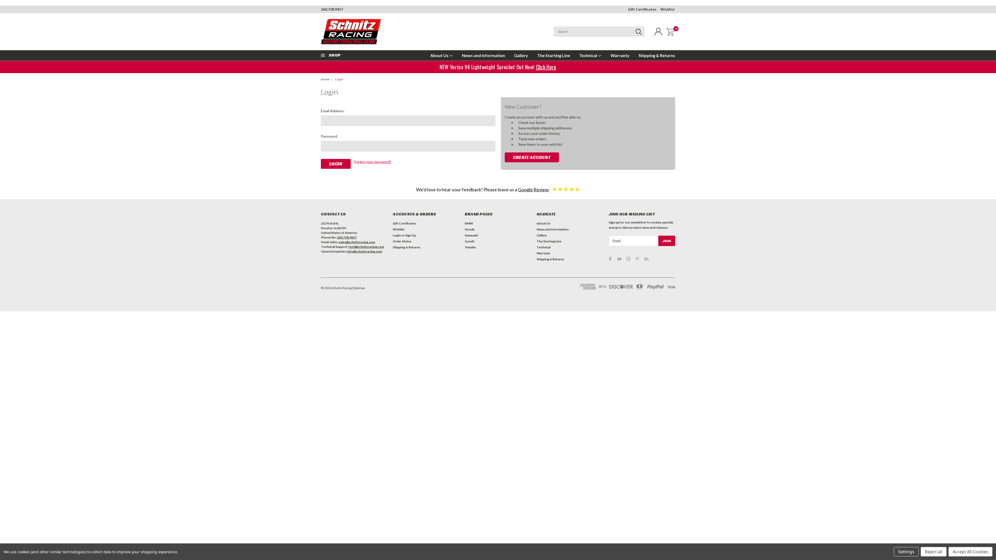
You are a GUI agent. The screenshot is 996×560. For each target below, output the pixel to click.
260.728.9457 (332, 9)
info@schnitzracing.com (364, 251)
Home (325, 79)
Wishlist (667, 9)
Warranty (620, 55)
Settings (906, 552)
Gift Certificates (642, 9)
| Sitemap (358, 288)
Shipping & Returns (657, 55)
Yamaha (470, 247)
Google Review (534, 189)
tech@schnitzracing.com (366, 247)
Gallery (521, 55)
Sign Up (410, 235)
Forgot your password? (372, 161)
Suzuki (469, 241)
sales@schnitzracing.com (357, 242)
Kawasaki (471, 235)
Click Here (545, 67)
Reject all (933, 552)
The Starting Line (553, 55)
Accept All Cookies (970, 552)
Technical (588, 55)
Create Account (532, 157)
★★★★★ (566, 189)
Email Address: (333, 111)
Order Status (402, 241)
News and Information (483, 55)
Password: (329, 136)
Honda (469, 229)
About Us (439, 55)
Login (339, 79)
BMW (469, 223)
